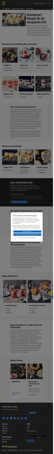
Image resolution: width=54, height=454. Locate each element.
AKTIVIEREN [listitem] (27, 231)
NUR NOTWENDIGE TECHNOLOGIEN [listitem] (27, 234)
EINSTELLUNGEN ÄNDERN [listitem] (26, 237)
